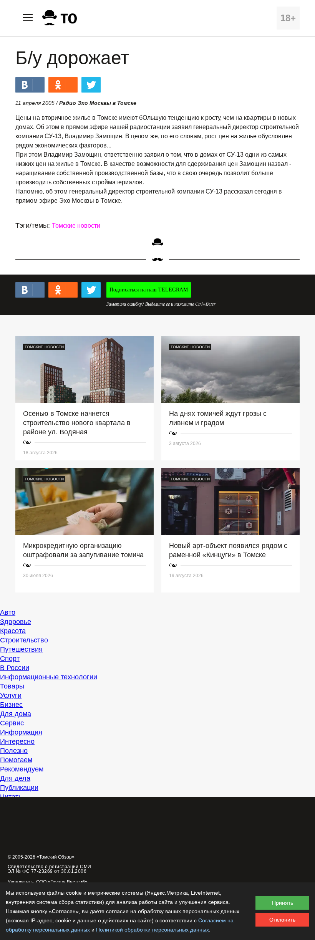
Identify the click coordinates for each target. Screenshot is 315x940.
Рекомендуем (21, 769)
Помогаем (16, 760)
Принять (282, 903)
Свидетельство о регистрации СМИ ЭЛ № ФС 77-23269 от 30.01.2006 (49, 869)
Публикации (19, 787)
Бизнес (11, 704)
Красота (13, 631)
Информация (21, 732)
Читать (11, 797)
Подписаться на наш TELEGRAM (148, 290)
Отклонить (282, 920)
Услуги (11, 695)
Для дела (15, 778)
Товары (12, 686)
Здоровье (15, 622)
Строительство (24, 640)
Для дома (15, 714)
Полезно (14, 751)
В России (14, 668)
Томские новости (76, 225)
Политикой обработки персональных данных (152, 930)
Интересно (17, 741)
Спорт (10, 658)
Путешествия (21, 649)
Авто (7, 612)
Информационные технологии (48, 677)
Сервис (12, 723)
